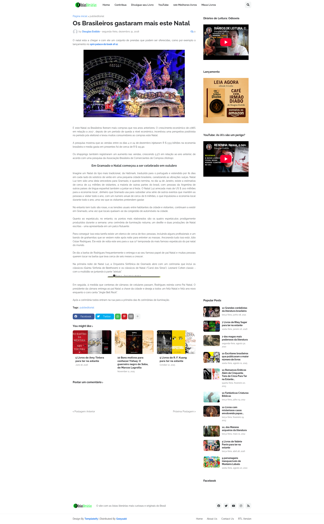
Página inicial (80, 16)
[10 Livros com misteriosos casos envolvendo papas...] (211, 411)
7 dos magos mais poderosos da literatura (235, 338)
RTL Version (244, 518)
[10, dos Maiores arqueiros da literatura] (211, 431)
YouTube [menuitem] (163, 4)
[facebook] (219, 506)
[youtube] (233, 506)
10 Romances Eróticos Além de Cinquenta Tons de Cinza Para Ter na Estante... (234, 375)
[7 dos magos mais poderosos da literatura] (211, 340)
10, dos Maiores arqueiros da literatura (234, 429)
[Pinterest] (124, 316)
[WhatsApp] (118, 316)
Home (199, 518)
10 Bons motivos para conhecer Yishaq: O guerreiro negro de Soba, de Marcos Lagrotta (132, 362)
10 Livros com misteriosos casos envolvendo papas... (233, 410)
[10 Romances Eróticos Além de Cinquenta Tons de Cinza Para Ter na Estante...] (211, 373)
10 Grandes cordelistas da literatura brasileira (234, 309)
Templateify (91, 518)
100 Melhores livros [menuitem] (185, 4)
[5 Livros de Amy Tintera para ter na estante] (92, 342)
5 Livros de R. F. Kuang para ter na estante (173, 359)
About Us (212, 518)
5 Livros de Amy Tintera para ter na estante (89, 359)
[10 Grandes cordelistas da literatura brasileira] (211, 311)
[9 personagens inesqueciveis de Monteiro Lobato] (211, 462)
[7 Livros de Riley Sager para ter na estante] (211, 326)
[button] (248, 5)
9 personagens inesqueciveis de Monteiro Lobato (231, 461)
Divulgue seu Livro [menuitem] (142, 4)
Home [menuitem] (106, 4)
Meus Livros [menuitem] (208, 4)
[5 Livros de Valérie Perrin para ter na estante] (211, 445)
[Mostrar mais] (137, 316)
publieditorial (97, 16)
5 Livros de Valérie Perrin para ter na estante (232, 444)
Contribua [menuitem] (120, 4)
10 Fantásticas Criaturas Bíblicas (235, 394)
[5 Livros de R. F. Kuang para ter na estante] (176, 342)
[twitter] (226, 506)
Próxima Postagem (183, 411)
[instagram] (241, 506)
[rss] (248, 506)
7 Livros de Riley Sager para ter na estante (234, 324)
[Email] (131, 316)
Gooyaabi (121, 518)
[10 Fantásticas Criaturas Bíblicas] (211, 396)
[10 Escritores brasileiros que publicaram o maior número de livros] (211, 357)
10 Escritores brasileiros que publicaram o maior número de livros (235, 356)
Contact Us (227, 518)
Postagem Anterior (84, 411)
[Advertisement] (226, 238)
